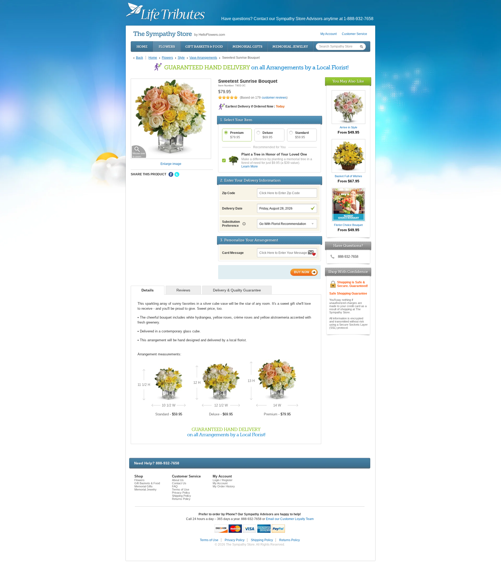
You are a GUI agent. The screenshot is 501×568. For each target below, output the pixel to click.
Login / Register (222, 480)
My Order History (224, 486)
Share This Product (148, 174)
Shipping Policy (181, 495)
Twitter (177, 174)
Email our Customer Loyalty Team (290, 519)
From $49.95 (348, 132)
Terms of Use (180, 489)
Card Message (233, 253)
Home (141, 47)
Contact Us (179, 483)
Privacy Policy (181, 492)
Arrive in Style (348, 127)
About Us (178, 480)
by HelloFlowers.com (179, 34)
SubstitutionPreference (231, 224)
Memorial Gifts (247, 47)
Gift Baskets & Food (204, 47)
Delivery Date (232, 208)
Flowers (167, 47)
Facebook (171, 174)
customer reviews (274, 97)
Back (139, 57)
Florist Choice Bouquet (348, 224)
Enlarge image (170, 164)
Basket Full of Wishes (348, 176)
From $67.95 (348, 181)
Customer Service (354, 34)
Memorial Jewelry (290, 47)
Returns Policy (181, 498)
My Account (328, 34)
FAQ (175, 486)
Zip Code (228, 193)
